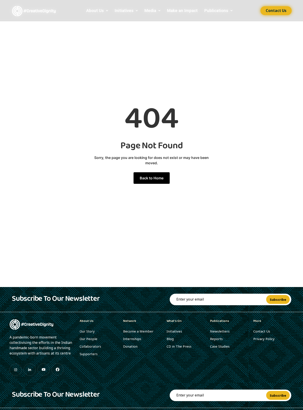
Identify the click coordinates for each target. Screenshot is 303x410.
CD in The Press (179, 346)
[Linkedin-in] (30, 370)
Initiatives (124, 10)
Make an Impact (182, 10)
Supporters (89, 354)
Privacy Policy (264, 339)
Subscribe (278, 299)
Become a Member (138, 331)
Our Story (87, 331)
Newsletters (220, 331)
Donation (130, 346)
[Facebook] (57, 369)
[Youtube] (43, 369)
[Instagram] (16, 370)
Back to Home (151, 178)
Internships (132, 339)
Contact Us (261, 331)
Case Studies (220, 346)
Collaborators (90, 346)
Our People (88, 339)
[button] (97, 10)
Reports (216, 339)
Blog (170, 339)
